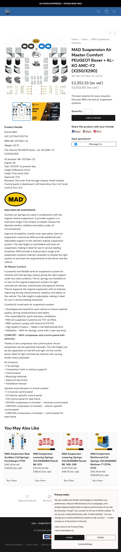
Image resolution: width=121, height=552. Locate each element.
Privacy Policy (32, 544)
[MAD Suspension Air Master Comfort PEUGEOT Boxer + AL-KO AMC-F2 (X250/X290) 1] (46, 111)
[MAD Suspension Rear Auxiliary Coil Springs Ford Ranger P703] (18, 441)
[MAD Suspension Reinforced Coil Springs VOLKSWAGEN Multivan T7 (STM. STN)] (103, 441)
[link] (85, 543)
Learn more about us (63, 530)
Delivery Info (47, 544)
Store (85, 39)
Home (75, 39)
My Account (49, 500)
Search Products (27, 500)
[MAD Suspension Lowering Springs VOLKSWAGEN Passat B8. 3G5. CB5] (75, 441)
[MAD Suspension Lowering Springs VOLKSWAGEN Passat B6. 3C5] (46, 441)
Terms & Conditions (14, 544)
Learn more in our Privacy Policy (69, 527)
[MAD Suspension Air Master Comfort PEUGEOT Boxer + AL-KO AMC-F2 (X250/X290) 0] (22, 111)
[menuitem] (110, 33)
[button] (8, 11)
